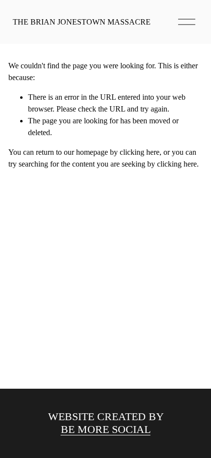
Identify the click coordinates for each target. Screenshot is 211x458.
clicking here (139, 152)
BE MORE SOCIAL (106, 429)
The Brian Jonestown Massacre (82, 22)
